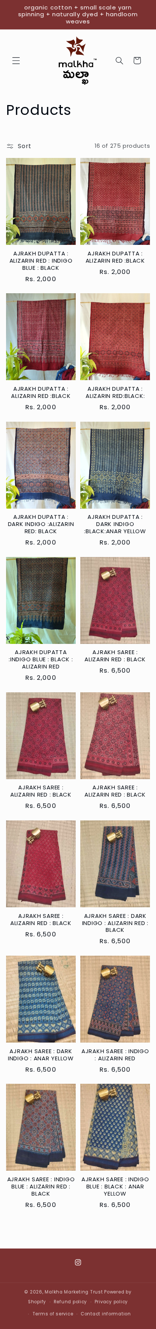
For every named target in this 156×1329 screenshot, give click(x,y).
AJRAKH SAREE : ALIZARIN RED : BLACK (115, 656)
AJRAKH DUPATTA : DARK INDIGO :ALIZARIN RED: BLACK (41, 524)
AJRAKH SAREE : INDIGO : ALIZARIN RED (115, 1055)
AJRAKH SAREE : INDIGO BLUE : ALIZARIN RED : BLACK (41, 1186)
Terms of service (53, 1314)
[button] (16, 60)
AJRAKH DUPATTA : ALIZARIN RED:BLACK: (115, 392)
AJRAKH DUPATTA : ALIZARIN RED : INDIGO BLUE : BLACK (41, 260)
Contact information (106, 1314)
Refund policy (70, 1302)
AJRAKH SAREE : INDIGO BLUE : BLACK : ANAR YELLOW (115, 1186)
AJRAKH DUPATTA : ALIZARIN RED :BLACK (115, 257)
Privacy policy (111, 1302)
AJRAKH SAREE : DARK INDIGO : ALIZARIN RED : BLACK (115, 923)
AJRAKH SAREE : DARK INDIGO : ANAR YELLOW (41, 1055)
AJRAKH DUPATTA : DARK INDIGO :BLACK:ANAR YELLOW (115, 524)
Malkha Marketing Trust (74, 1292)
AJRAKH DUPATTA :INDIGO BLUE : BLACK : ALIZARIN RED (41, 659)
